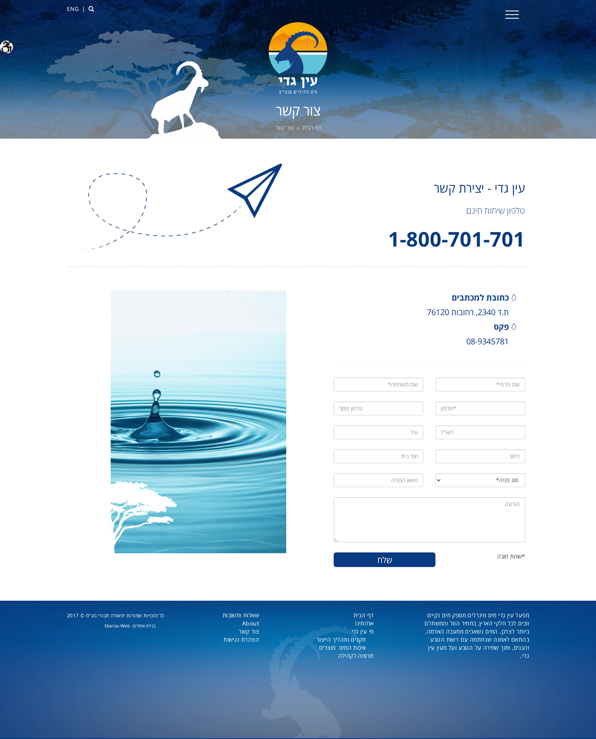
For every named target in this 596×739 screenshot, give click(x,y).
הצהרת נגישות (241, 639)
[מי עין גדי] (298, 57)
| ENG (76, 9)
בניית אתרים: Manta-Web (130, 626)
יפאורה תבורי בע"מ (105, 615)
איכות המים (352, 647)
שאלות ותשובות (241, 615)
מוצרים (327, 647)
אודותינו (364, 623)
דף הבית (311, 127)
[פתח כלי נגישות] (6, 47)
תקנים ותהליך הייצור (341, 639)
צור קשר (249, 631)
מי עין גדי (363, 631)
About (250, 623)
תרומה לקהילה (356, 656)
